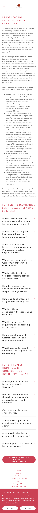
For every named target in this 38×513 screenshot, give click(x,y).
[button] (4, 6)
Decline (10, 508)
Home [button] (19, 470)
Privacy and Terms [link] (19, 484)
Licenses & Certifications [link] (19, 478)
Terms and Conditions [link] (19, 486)
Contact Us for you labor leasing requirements (19, 459)
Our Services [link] (19, 476)
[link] (19, 6)
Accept (28, 508)
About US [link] (19, 473)
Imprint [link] (19, 481)
